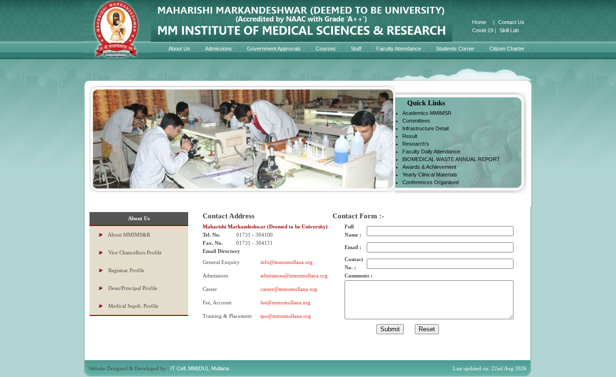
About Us (179, 48)
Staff (356, 48)
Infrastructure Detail (425, 128)
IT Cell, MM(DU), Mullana (199, 368)
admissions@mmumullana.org (294, 275)
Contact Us (511, 22)
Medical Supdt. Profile (133, 306)
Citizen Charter (507, 48)
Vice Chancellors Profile (135, 252)
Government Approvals (274, 48)
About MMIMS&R (129, 235)
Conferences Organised (430, 182)
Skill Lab (509, 30)
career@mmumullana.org (288, 289)
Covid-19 (482, 30)
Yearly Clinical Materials (429, 174)
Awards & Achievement (429, 167)
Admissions (218, 48)
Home (479, 22)
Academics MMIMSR (426, 113)
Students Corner (455, 48)
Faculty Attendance (398, 48)
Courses (326, 48)
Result (409, 136)
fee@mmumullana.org (285, 302)
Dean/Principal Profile (132, 288)
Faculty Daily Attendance (431, 151)
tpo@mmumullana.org (285, 316)
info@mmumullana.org (286, 262)
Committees (416, 121)
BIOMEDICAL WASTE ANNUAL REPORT (451, 159)
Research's (415, 144)
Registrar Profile (126, 270)
